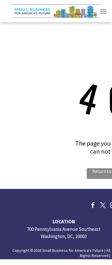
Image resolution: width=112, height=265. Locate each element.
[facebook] (93, 205)
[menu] (103, 11)
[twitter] (103, 205)
